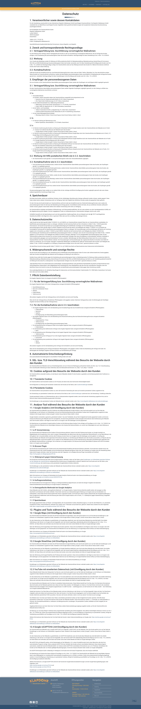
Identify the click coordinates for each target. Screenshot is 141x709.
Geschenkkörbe (98, 692)
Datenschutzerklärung (104, 1)
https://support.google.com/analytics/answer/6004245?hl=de (46, 477)
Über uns (96, 695)
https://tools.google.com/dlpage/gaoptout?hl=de (42, 454)
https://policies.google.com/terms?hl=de (40, 667)
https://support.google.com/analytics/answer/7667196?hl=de (49, 506)
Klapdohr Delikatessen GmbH (36, 3)
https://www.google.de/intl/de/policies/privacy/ (42, 533)
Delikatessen (97, 683)
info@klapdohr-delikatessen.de (60, 692)
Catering (91, 4)
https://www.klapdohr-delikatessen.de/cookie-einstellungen (92, 401)
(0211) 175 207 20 (57, 690)
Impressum (97, 1)
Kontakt (98, 4)
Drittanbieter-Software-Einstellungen (99, 706)
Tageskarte (97, 689)
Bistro (85, 4)
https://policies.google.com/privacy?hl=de (41, 665)
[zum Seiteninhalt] (134, 701)
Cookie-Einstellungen (82, 384)
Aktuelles (106, 4)
